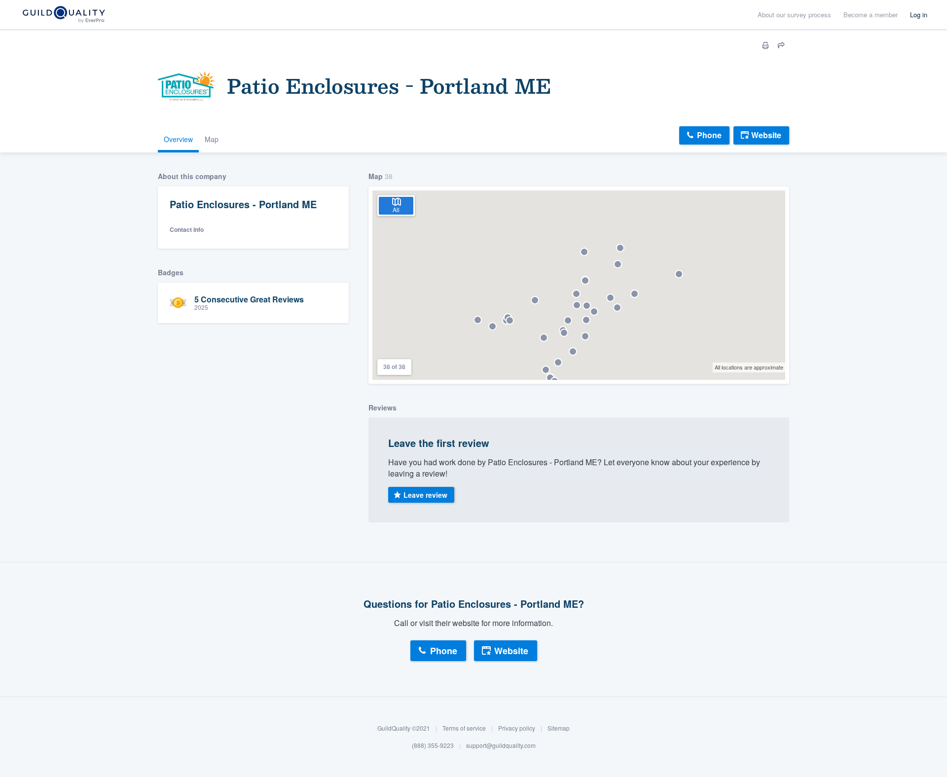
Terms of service (464, 728)
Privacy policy (516, 728)
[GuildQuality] (63, 15)
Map (212, 139)
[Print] (765, 45)
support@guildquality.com (501, 745)
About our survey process (794, 14)
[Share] (781, 45)
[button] (478, 320)
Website (766, 135)
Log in (918, 14)
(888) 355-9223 (433, 745)
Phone (709, 135)
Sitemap (558, 728)
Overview (178, 139)
